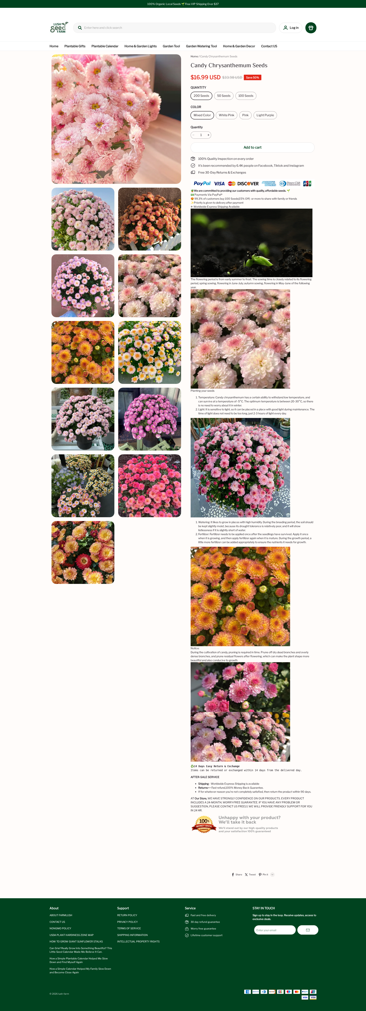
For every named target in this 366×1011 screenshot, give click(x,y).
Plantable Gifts (74, 46)
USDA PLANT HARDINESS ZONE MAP (72, 935)
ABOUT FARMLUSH (61, 915)
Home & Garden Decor (239, 46)
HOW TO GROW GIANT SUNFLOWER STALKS (76, 941)
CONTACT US (57, 921)
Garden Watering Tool (201, 46)
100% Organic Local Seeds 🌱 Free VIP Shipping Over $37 (183, 4)
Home (54, 46)
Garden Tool (171, 46)
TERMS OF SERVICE (129, 928)
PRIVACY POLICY (127, 921)
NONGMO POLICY (60, 928)
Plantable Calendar (105, 46)
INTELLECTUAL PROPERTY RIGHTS (138, 941)
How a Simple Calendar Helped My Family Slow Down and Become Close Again (80, 970)
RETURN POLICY (127, 915)
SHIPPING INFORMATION (132, 935)
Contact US (269, 46)
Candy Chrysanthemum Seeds (218, 56)
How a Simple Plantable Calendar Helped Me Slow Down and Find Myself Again (79, 960)
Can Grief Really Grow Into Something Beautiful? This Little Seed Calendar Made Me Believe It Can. (81, 950)
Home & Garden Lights (140, 46)
